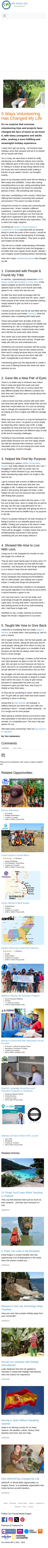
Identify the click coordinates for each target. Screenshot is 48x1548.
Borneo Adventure (10, 810)
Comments (5, 748)
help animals (19, 703)
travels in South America (24, 227)
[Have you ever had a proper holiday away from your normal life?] (22, 1287)
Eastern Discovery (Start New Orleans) (19, 948)
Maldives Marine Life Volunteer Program (20, 996)
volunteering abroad (25, 258)
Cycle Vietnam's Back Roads (15, 903)
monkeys (32, 313)
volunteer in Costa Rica (27, 282)
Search (31, 1503)
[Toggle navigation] (4, 15)
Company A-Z (39, 1503)
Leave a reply (17, 748)
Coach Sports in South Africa (15, 855)
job (40, 500)
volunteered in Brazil (10, 230)
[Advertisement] (24, 44)
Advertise (18, 1507)
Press (24, 1507)
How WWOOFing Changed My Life (20, 1478)
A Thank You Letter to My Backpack (20, 1251)
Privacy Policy (22, 1503)
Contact (30, 1507)
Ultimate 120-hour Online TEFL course (19, 1136)
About (6, 1503)
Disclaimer (12, 1503)
